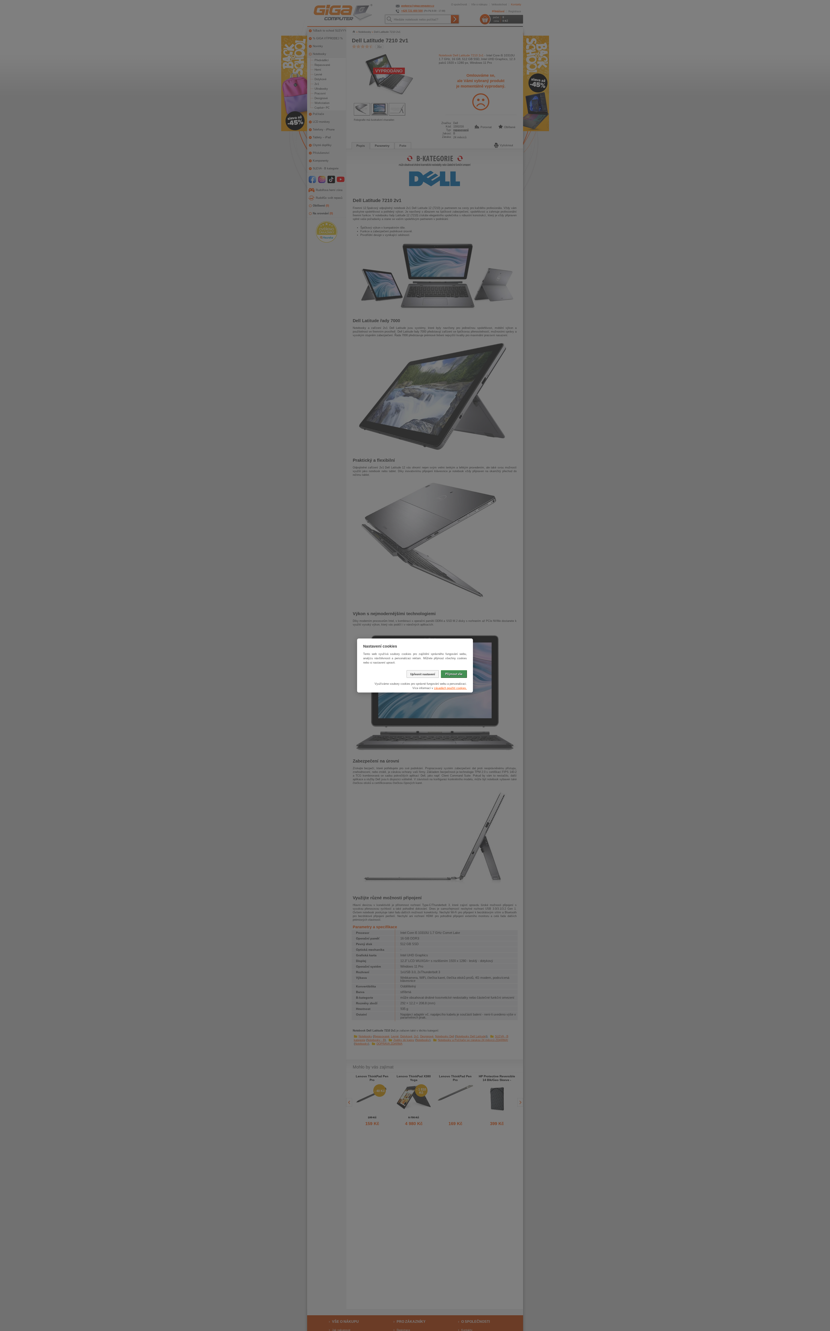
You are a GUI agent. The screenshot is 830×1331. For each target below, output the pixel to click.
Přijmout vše (453, 674)
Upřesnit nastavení (422, 674)
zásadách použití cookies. (450, 688)
